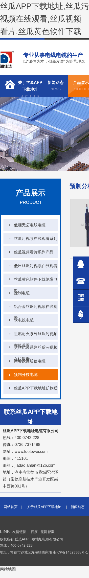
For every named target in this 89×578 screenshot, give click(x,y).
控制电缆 (22, 293)
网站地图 (8, 569)
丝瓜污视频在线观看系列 (35, 238)
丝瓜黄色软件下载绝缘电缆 (35, 281)
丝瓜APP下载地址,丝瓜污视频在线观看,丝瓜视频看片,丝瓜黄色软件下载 (44, 19)
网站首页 (11, 507)
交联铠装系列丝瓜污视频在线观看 (35, 349)
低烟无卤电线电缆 (29, 225)
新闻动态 (56, 85)
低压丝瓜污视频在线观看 (35, 266)
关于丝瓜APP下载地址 (30, 88)
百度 (34, 532)
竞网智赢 (47, 532)
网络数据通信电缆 (29, 361)
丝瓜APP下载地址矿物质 (36, 388)
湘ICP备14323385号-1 (71, 552)
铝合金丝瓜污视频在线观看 (35, 308)
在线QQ (81, 265)
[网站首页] (8, 86)
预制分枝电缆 (26, 374)
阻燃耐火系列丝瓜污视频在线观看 (35, 336)
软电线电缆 (24, 320)
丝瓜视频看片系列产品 (33, 252)
